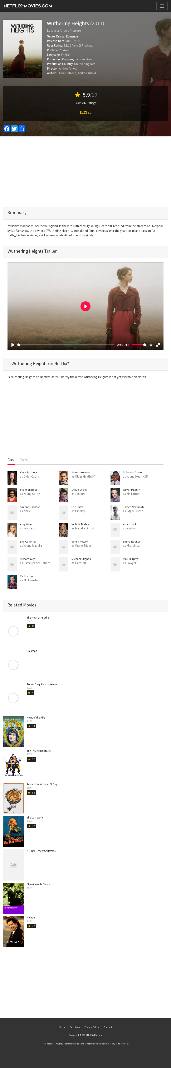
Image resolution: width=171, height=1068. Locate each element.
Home (62, 1027)
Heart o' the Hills (36, 717)
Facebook (75, 1027)
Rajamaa (32, 651)
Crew (23, 459)
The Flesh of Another (38, 617)
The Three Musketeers (38, 751)
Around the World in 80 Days (42, 784)
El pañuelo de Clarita (38, 884)
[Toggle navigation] (162, 6)
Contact (107, 1027)
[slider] (65, 345)
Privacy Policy (91, 1027)
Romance (72, 36)
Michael (31, 917)
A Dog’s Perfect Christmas (41, 851)
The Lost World (35, 817)
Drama (60, 36)
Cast (11, 459)
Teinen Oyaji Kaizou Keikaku (42, 684)
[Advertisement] (85, 171)
